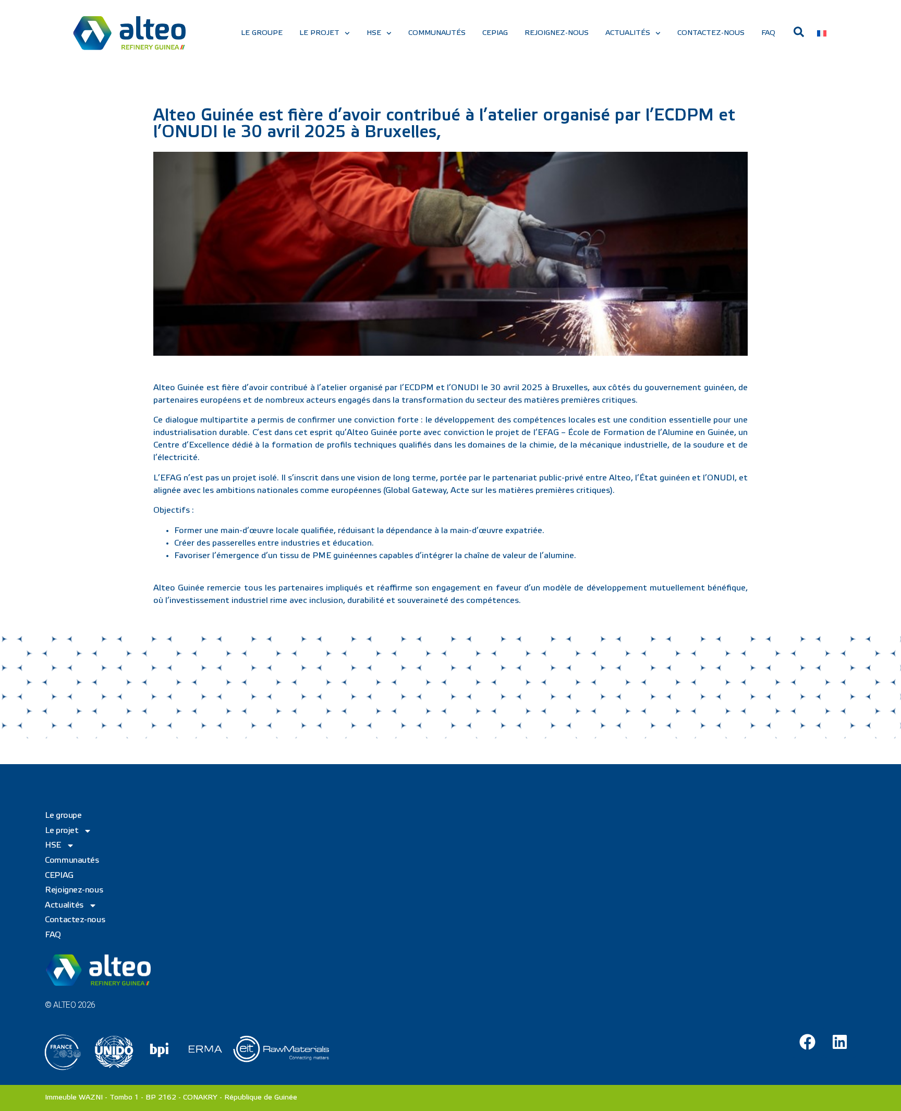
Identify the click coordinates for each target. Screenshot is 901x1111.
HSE (374, 33)
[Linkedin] (840, 1041)
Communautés (437, 33)
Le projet (319, 33)
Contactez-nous (711, 33)
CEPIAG (495, 33)
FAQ (768, 33)
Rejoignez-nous (557, 33)
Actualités (627, 33)
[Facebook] (808, 1041)
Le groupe (262, 33)
